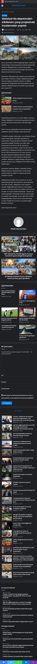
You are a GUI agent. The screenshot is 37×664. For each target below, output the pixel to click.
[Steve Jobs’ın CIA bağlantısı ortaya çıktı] (7, 525)
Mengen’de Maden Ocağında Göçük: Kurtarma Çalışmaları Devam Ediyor (22, 516)
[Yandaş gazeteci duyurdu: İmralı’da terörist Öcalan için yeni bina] (7, 500)
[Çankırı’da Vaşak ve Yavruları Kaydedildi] (7, 477)
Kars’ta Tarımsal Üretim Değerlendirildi (9, 319)
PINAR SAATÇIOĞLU (9, 29)
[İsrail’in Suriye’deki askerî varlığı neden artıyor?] (7, 452)
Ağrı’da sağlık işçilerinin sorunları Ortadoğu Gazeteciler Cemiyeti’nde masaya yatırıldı (24, 427)
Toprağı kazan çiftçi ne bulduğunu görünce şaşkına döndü (22, 533)
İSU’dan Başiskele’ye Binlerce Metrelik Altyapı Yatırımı (19, 1)
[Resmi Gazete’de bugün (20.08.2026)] (27, 312)
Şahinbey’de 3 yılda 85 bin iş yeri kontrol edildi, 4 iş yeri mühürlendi (23, 549)
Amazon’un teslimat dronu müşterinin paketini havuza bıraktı (22, 443)
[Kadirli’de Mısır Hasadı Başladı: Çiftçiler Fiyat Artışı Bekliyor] (6, 109)
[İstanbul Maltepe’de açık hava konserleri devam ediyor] (7, 460)
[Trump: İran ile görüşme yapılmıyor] (27, 329)
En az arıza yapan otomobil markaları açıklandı (22, 507)
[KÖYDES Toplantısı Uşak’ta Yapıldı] (7, 484)
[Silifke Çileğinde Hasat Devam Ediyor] (6, 100)
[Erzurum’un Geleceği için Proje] (27, 294)
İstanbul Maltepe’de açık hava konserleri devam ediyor (23, 459)
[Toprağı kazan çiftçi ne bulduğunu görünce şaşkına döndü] (7, 533)
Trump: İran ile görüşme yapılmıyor (27, 336)
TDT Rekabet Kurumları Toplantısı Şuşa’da (9, 326)
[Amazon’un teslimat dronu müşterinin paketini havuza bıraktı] (7, 444)
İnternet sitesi (5, 388)
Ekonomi (11, 11)
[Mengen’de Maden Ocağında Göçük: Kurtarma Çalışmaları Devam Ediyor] (7, 517)
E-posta (4, 382)
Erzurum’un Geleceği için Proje (27, 301)
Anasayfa (5, 11)
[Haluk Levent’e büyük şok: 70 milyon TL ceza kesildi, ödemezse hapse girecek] (7, 468)
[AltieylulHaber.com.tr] (18, 5)
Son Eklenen (19, 411)
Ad (2, 375)
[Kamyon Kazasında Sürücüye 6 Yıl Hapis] (7, 492)
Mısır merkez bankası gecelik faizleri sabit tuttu (8, 292)
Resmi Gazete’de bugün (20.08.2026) (27, 319)
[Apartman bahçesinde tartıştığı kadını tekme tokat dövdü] (7, 575)
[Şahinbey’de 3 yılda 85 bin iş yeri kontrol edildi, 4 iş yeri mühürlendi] (7, 550)
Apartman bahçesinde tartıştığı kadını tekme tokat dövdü (23, 573)
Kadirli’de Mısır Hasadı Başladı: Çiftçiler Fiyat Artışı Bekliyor (23, 565)
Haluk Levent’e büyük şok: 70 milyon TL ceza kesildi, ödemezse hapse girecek (24, 468)
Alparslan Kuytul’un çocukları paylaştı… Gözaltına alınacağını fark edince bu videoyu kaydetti (23, 558)
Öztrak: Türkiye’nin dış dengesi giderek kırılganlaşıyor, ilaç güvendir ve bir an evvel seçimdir (23, 418)
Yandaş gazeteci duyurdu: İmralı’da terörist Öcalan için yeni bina (24, 500)
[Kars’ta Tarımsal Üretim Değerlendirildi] (9, 312)
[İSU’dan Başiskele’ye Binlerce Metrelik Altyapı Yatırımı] (7, 436)
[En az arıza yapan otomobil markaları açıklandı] (7, 509)
